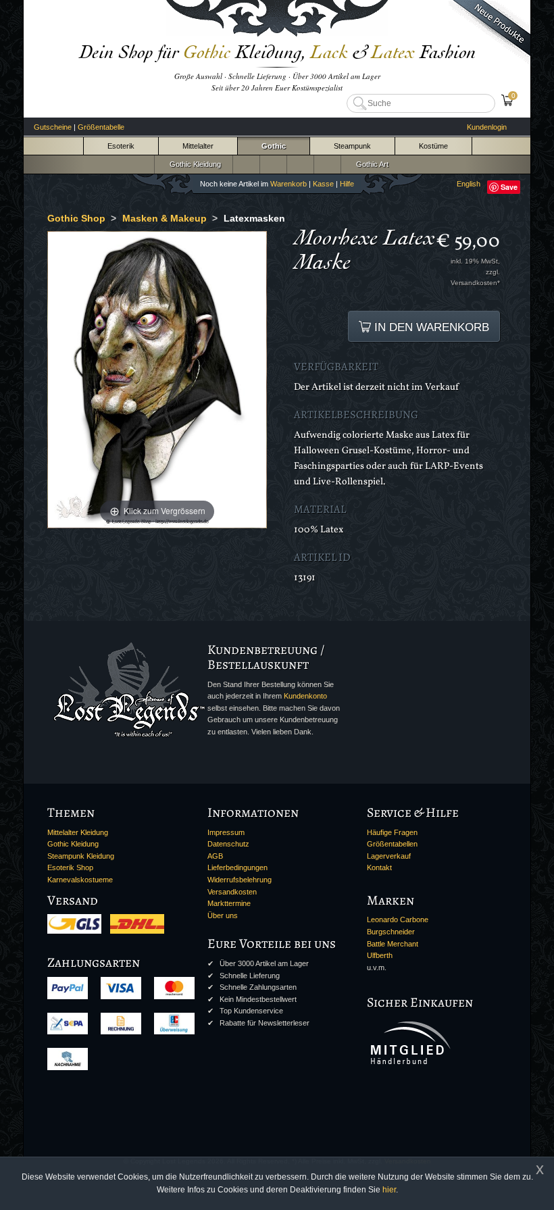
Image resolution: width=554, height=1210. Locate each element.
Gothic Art (370, 164)
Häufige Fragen (392, 832)
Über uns (222, 915)
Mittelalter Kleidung (77, 832)
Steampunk (352, 146)
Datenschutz (228, 844)
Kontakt (379, 867)
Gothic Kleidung (193, 164)
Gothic (273, 146)
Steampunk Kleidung (80, 856)
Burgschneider (391, 932)
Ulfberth (380, 955)
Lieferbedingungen (237, 867)
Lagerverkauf (389, 856)
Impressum (226, 832)
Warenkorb (288, 184)
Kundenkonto (305, 696)
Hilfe (347, 184)
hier (389, 1189)
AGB (215, 856)
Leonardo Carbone (397, 919)
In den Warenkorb (430, 327)
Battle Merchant (392, 944)
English (468, 184)
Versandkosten (232, 892)
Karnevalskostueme (80, 880)
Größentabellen (392, 844)
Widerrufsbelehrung (239, 880)
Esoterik (120, 146)
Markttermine (229, 903)
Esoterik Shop (70, 867)
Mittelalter (197, 146)
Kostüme (433, 146)
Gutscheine (53, 127)
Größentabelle (101, 127)
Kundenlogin (487, 127)
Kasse (323, 184)
